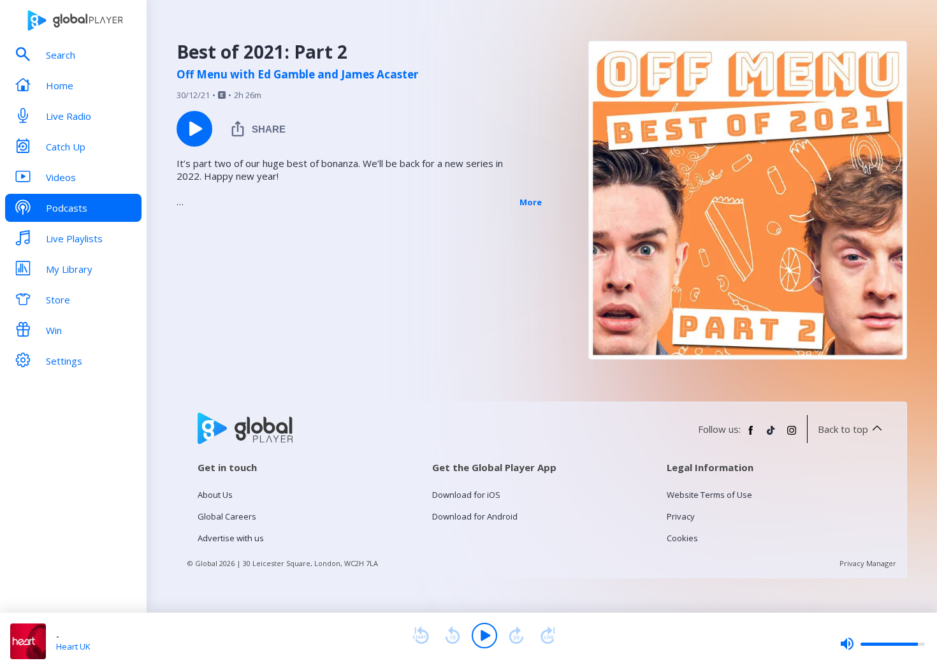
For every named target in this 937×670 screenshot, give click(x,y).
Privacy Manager (867, 563)
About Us (215, 494)
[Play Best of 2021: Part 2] (194, 129)
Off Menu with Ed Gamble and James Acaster (297, 75)
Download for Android (475, 516)
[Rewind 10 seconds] (452, 635)
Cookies (682, 538)
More (530, 202)
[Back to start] (420, 635)
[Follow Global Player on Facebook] (751, 435)
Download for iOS (466, 494)
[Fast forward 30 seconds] (516, 635)
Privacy (681, 516)
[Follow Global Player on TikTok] (771, 435)
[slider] (882, 644)
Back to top (843, 429)
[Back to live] (548, 635)
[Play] (484, 635)
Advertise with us (231, 538)
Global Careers (227, 516)
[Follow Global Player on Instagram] (792, 435)
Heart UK (73, 646)
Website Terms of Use (709, 494)
